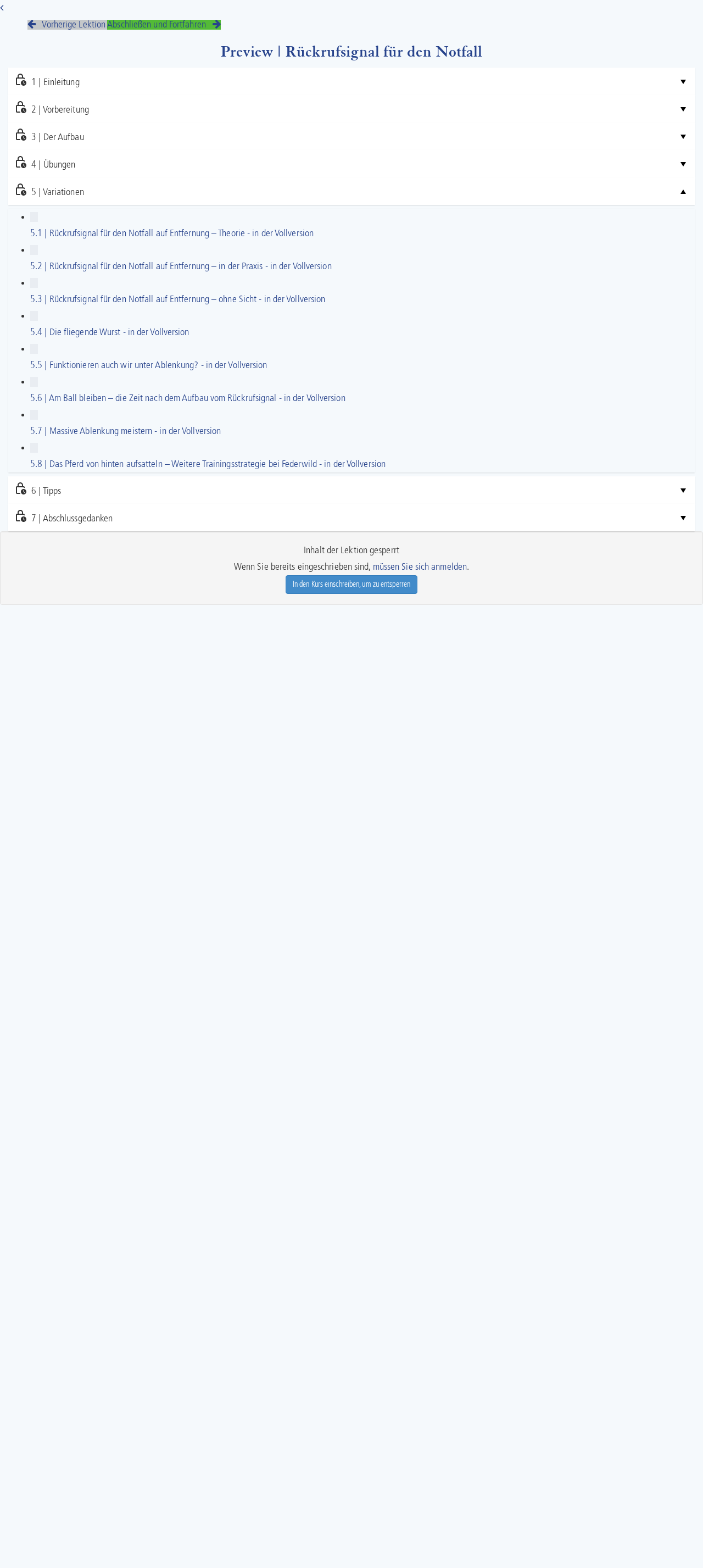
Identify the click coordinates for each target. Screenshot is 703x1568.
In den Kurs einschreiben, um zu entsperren (351, 584)
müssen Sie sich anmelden (420, 567)
